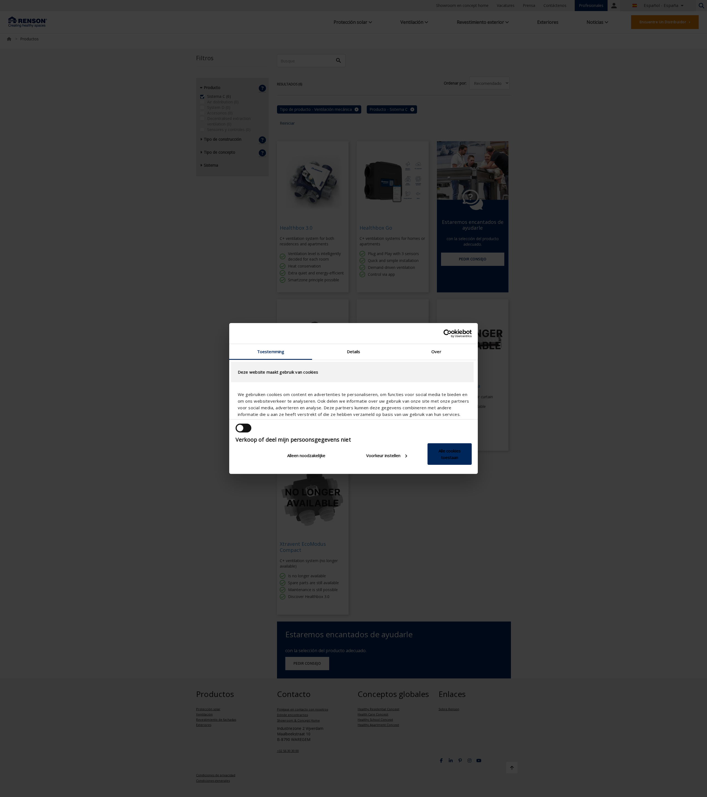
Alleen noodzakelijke (306, 455)
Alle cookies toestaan (450, 454)
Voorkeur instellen (383, 455)
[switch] (243, 428)
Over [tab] (436, 351)
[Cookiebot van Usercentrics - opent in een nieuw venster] (447, 333)
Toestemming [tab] (270, 351)
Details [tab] (353, 351)
